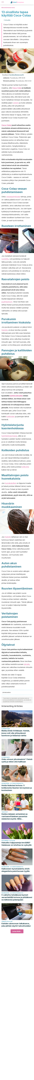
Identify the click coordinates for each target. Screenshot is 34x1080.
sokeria (16, 103)
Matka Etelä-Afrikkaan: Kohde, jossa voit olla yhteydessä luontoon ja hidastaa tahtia (16, 733)
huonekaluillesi (10, 483)
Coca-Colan (6, 125)
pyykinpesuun (7, 302)
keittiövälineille (16, 396)
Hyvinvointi (6, 757)
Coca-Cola (16, 88)
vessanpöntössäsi (13, 197)
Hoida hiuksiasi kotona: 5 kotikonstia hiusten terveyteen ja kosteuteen (17, 787)
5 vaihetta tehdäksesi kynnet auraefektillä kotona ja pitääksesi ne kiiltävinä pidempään (17, 897)
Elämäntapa (6, 728)
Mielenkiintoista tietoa (8, 7)
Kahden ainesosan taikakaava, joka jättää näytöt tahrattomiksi (16, 924)
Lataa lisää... (17, 931)
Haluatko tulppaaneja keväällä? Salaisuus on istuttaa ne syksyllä (16, 843)
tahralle (27, 664)
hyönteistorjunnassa (9, 436)
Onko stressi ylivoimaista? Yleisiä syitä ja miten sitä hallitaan (17, 760)
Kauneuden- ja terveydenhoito (12, 783)
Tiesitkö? (5, 812)
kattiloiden (11, 417)
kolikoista (25, 467)
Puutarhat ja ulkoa (8, 840)
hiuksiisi (5, 330)
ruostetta (5, 259)
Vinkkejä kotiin (7, 921)
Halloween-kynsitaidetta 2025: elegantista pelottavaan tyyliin (16, 870)
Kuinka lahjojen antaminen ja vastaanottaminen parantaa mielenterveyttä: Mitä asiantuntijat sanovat (14, 816)
